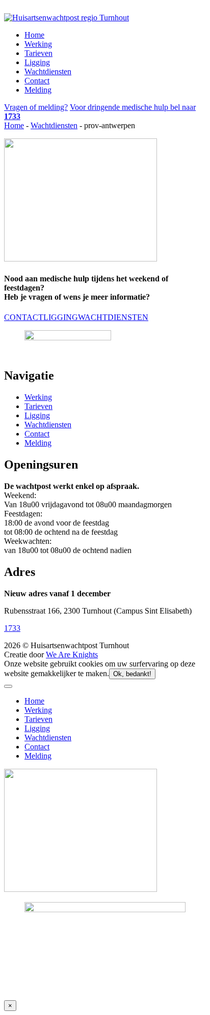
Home (34, 35)
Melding (37, 89)
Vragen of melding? (36, 107)
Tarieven (38, 53)
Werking (38, 44)
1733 (12, 628)
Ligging (37, 62)
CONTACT (23, 317)
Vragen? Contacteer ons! (44, 8)
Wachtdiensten (47, 71)
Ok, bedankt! (132, 674)
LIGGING (60, 317)
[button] (8, 686)
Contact (36, 80)
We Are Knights (72, 654)
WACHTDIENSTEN (113, 317)
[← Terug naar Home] (66, 17)
